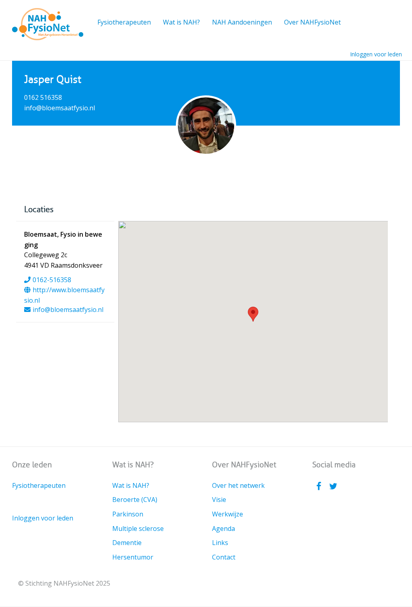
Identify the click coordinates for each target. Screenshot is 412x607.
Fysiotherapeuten (124, 22)
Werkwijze (227, 514)
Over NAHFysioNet (312, 22)
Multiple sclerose (138, 528)
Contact (223, 557)
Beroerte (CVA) (134, 499)
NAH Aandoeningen (242, 22)
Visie (219, 499)
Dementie (127, 542)
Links (220, 542)
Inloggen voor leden (376, 54)
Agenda (223, 528)
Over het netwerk (238, 485)
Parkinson (127, 514)
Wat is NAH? (181, 22)
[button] (253, 314)
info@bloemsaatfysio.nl (68, 310)
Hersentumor (132, 557)
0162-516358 (52, 279)
